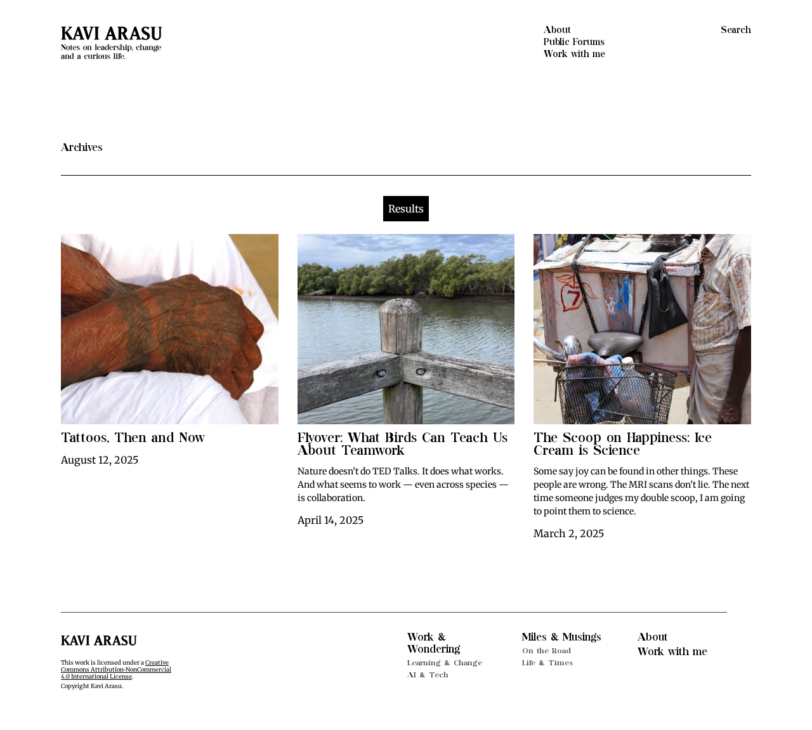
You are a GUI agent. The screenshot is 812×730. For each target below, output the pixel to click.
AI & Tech (428, 674)
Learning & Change (444, 662)
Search (736, 30)
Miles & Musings (561, 637)
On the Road (546, 650)
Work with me (574, 54)
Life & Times (547, 662)
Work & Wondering (433, 643)
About (557, 30)
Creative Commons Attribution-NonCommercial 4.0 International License (116, 670)
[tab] (406, 208)
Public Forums (574, 42)
